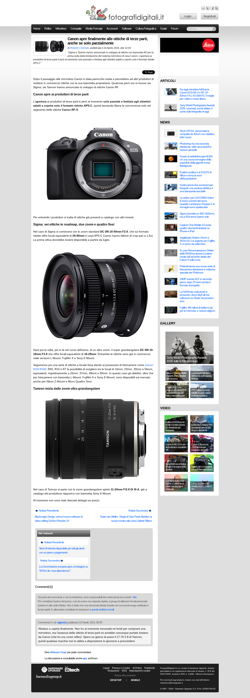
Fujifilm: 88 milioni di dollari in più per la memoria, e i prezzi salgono (197, 309)
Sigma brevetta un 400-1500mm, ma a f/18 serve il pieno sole (197, 215)
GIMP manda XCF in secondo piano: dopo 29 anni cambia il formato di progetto (196, 282)
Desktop (115, 680)
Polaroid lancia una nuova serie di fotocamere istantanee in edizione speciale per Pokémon (197, 269)
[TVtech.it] (72, 672)
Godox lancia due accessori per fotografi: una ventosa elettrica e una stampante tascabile (196, 188)
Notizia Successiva (138, 510)
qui (85, 658)
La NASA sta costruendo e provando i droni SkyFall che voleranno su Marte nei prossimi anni (196, 296)
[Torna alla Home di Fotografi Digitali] (125, 20)
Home (36, 28)
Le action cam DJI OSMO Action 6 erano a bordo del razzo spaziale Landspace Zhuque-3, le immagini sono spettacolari (197, 202)
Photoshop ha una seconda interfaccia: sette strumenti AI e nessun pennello (195, 146)
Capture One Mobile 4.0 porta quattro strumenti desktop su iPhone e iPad (195, 228)
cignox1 (62, 622)
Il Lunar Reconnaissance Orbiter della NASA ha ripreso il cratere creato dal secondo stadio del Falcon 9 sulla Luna (197, 255)
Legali (106, 668)
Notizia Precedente (48, 510)
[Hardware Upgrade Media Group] (49, 679)
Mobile (135, 680)
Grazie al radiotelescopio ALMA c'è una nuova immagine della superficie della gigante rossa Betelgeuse (196, 161)
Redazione (113, 670)
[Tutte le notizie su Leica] (189, 51)
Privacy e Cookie (121, 668)
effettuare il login (58, 652)
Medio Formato (94, 28)
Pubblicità (149, 668)
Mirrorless (60, 28)
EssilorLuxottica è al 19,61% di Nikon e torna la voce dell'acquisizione (195, 175)
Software (126, 28)
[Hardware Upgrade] (52, 672)
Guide (163, 28)
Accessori (112, 28)
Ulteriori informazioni (205, 674)
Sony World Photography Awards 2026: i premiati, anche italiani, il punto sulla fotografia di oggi (197, 108)
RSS (124, 670)
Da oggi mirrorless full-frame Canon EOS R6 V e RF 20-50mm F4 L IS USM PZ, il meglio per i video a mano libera (197, 94)
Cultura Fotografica (146, 28)
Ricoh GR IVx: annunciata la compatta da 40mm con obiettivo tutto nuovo (197, 134)
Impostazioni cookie (139, 670)
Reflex (47, 28)
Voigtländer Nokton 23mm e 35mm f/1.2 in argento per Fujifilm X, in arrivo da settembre (197, 240)
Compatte (76, 28)
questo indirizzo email (102, 609)
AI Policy (137, 668)
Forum (174, 28)
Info (135, 597)
